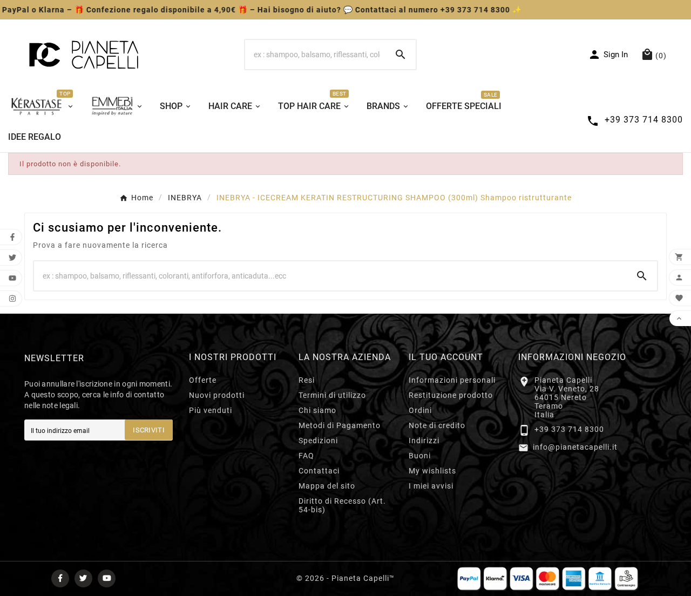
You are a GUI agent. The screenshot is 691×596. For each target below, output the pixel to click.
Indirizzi (424, 440)
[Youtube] (107, 578)
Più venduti (210, 410)
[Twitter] (83, 578)
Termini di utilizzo (332, 395)
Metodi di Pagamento (340, 425)
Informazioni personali (452, 380)
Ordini (420, 410)
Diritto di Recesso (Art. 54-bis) (342, 505)
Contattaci (319, 470)
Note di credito (437, 425)
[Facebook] (60, 578)
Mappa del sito (327, 486)
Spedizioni (318, 440)
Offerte (202, 380)
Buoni (420, 455)
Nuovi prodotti (217, 395)
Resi (307, 380)
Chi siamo (317, 410)
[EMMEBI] (117, 105)
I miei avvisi (431, 486)
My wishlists (432, 470)
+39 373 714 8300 (569, 429)
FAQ (306, 455)
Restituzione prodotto (451, 395)
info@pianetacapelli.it (575, 447)
